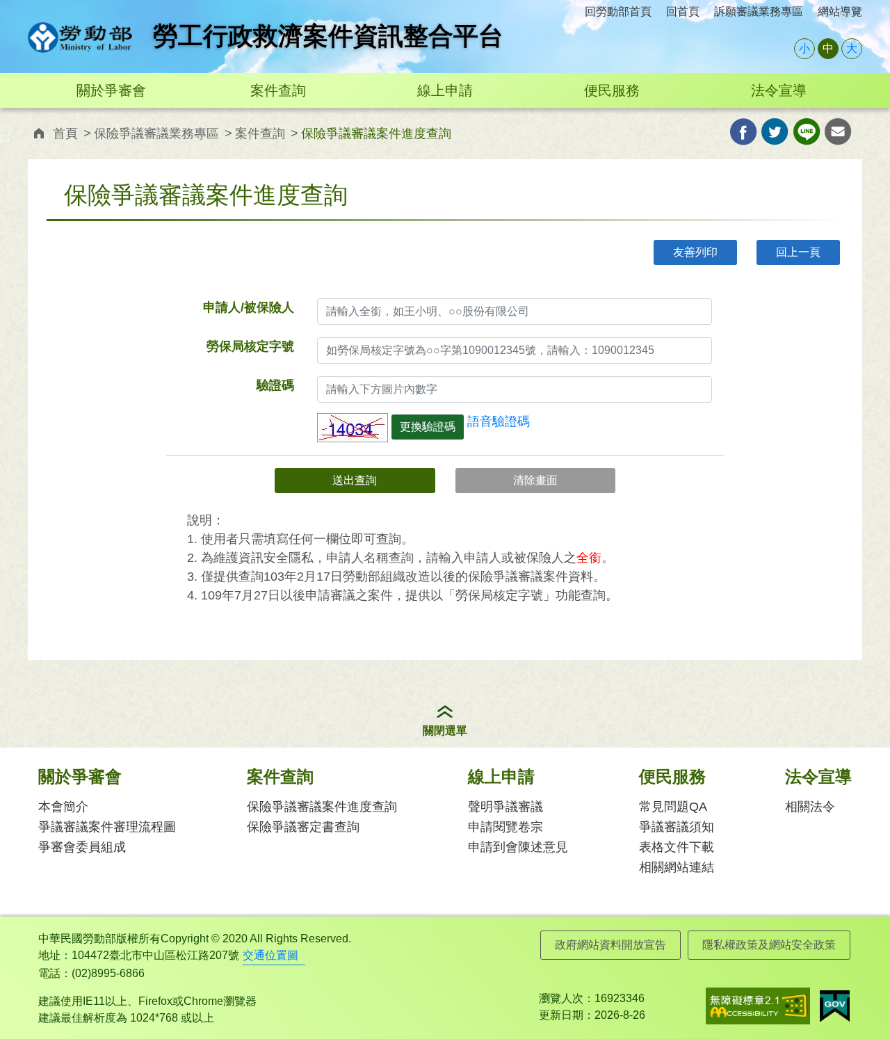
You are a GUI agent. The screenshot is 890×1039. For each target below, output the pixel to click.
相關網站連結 (676, 867)
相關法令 (810, 807)
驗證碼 (275, 385)
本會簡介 (63, 807)
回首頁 (682, 11)
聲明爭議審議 (505, 807)
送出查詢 (354, 480)
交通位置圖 (270, 955)
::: (32, 8)
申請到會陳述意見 (518, 847)
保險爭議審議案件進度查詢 (322, 807)
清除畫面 (535, 480)
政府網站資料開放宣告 (610, 945)
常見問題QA (673, 807)
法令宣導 (779, 90)
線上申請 (445, 90)
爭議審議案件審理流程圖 (107, 827)
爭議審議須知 (676, 827)
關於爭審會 (111, 90)
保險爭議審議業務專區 (156, 133)
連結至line (806, 131)
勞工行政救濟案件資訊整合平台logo (80, 37)
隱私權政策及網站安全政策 (769, 945)
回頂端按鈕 (858, 1000)
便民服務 (612, 90)
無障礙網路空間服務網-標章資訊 (758, 1006)
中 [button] (828, 48)
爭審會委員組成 (82, 847)
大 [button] (851, 48)
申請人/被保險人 (248, 307)
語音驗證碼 (498, 421)
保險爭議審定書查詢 (303, 827)
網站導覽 (840, 11)
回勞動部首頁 (618, 11)
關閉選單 (445, 730)
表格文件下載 (676, 847)
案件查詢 (278, 90)
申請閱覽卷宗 (505, 827)
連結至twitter (774, 131)
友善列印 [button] (695, 252)
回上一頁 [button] (798, 252)
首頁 (65, 133)
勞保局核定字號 (250, 346)
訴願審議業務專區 (758, 11)
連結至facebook (743, 131)
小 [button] (804, 48)
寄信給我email (838, 131)
